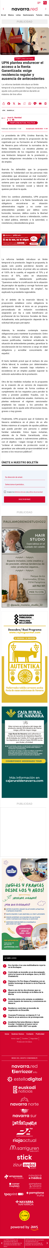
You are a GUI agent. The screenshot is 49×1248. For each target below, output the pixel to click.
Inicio (7, 1034)
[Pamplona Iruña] (35, 1194)
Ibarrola (10, 110)
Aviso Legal (15, 1039)
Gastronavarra (28, 15)
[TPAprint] (14, 1194)
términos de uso (20, 492)
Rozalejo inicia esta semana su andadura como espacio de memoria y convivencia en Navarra (25, 1001)
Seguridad (34, 1039)
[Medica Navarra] (35, 1176)
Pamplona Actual (24, 59)
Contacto (30, 1034)
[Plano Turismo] (35, 1185)
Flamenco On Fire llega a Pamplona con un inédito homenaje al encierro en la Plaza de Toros (24, 983)
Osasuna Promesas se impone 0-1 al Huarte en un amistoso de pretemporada (23, 1016)
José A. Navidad (14, 118)
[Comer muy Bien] (14, 1185)
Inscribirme (25, 499)
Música (11, 15)
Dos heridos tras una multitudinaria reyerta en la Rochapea (24, 966)
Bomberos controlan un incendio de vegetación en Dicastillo (21, 1009)
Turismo (39, 15)
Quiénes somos (17, 1034)
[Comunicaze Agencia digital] (24, 1048)
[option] (25, 8)
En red (3, 15)
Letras (18, 15)
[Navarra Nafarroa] (24, 1202)
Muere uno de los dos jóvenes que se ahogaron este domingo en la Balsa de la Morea (23, 992)
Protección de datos (24, 1042)
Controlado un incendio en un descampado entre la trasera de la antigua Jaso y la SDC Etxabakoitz (24, 974)
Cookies (25, 1039)
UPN (3, 110)
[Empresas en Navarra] (14, 1176)
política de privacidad (35, 492)
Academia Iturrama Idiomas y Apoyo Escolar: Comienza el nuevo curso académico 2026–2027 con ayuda (21, 1024)
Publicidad (40, 1034)
